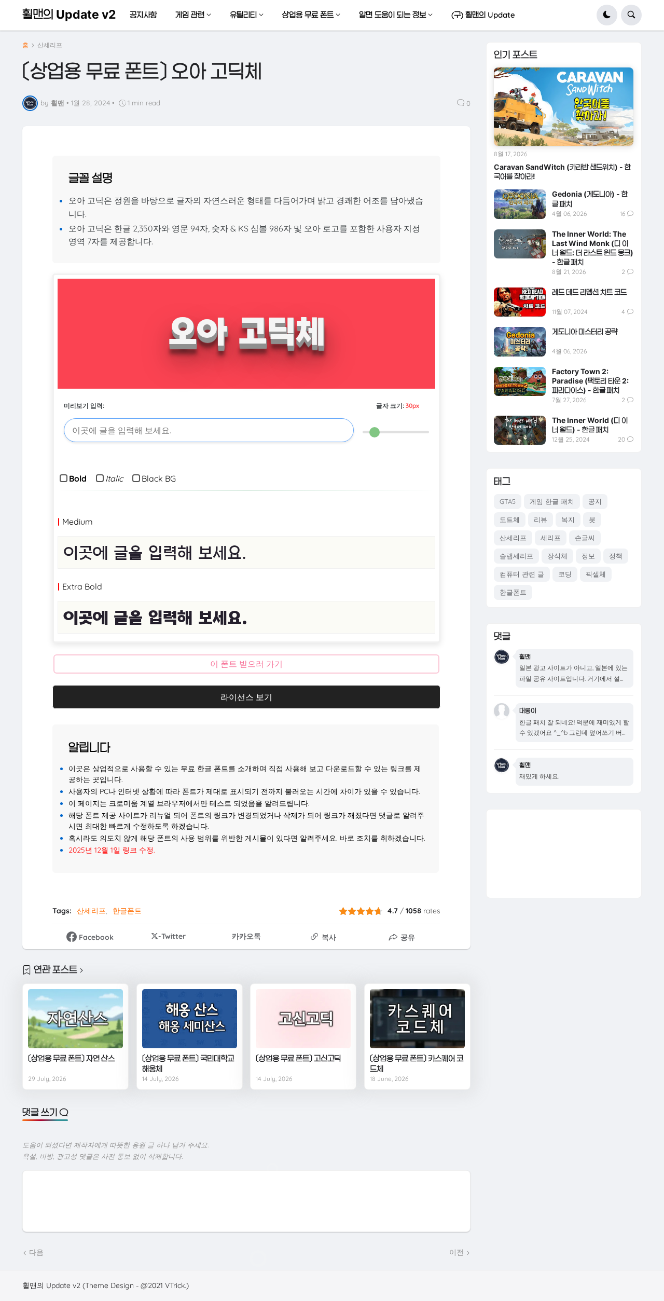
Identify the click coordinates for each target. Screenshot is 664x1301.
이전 (456, 1252)
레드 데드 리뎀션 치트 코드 (589, 291)
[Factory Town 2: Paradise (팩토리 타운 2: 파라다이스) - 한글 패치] (520, 381)
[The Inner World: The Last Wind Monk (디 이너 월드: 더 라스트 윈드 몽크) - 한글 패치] (520, 243)
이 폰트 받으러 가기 (246, 663)
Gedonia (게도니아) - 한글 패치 (590, 198)
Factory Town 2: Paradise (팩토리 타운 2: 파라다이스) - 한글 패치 (590, 380)
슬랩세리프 (516, 556)
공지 (595, 501)
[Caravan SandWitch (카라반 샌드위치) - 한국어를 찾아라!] (563, 106)
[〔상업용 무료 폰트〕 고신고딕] (303, 1018)
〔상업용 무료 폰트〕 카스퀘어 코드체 (416, 1063)
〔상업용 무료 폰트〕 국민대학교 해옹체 (188, 1063)
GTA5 (508, 501)
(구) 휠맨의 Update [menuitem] (483, 15)
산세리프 (49, 45)
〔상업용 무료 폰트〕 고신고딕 (298, 1058)
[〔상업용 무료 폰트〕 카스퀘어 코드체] (417, 1018)
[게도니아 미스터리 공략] (520, 341)
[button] (607, 15)
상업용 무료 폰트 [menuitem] (308, 15)
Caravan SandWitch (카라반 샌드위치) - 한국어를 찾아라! (562, 171)
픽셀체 (596, 574)
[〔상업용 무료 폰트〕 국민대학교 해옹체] (189, 1018)
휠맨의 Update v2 (69, 14)
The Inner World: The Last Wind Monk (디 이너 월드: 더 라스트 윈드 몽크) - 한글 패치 (592, 248)
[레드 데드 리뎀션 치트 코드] (520, 302)
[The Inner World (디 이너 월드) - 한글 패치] (520, 430)
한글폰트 (127, 910)
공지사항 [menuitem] (143, 15)
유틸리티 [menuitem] (243, 15)
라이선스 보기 (246, 697)
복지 (568, 519)
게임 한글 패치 (552, 501)
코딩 (565, 574)
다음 (36, 1252)
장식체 (557, 556)
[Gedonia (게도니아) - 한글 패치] (520, 203)
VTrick (175, 1285)
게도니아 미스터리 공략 (584, 331)
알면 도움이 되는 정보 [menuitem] (392, 15)
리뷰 (540, 519)
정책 (615, 556)
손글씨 (585, 537)
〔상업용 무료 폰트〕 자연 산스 (71, 1058)
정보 (588, 556)
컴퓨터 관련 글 (522, 574)
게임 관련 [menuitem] (189, 15)
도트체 (510, 519)
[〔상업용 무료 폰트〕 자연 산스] (75, 1018)
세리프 (551, 537)
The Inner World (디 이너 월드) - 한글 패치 (590, 425)
